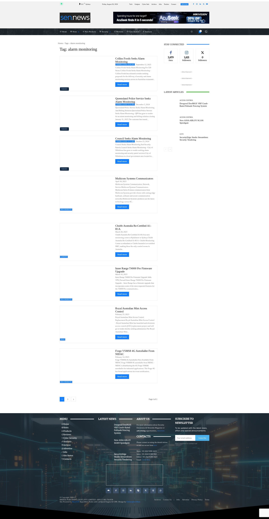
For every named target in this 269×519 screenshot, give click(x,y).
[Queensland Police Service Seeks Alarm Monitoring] (86, 113)
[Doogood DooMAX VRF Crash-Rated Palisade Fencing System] (171, 103)
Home (60, 43)
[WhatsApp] (160, 490)
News (63, 339)
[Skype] (138, 490)
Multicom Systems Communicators (134, 178)
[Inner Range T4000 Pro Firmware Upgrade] (86, 283)
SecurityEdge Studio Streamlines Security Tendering (194, 138)
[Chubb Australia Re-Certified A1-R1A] (86, 240)
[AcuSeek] (161, 18)
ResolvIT (75, 502)
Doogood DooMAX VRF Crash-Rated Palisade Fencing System (194, 104)
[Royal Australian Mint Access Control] (86, 323)
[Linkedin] (200, 4)
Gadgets (64, 257)
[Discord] (108, 490)
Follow (186, 51)
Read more (122, 84)
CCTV (182, 134)
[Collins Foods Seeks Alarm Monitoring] (86, 73)
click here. (161, 431)
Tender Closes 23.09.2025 (125, 64)
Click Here (146, 460)
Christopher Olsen (133, 502)
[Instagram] (197, 4)
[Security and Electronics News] (75, 18)
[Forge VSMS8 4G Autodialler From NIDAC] (86, 365)
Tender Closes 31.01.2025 (125, 104)
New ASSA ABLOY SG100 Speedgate (122, 441)
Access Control (186, 100)
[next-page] (73, 399)
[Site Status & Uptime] (192, 31)
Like (171, 51)
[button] (206, 31)
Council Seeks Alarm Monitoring (133, 138)
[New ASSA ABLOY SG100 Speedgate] (171, 120)
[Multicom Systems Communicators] (86, 193)
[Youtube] (207, 4)
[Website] (153, 490)
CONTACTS (144, 436)
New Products (66, 209)
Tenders (64, 89)
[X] (203, 4)
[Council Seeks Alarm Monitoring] (86, 153)
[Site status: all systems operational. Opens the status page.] (61, 4)
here (155, 445)
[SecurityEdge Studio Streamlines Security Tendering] (171, 137)
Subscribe (202, 438)
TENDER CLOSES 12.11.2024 (125, 141)
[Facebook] (193, 4)
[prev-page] (165, 149)
